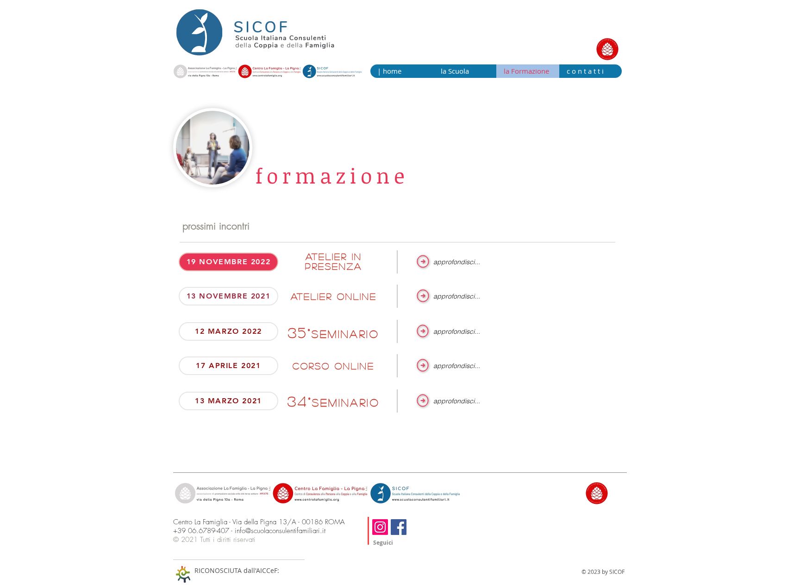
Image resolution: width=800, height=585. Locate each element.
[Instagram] (380, 527)
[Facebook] (398, 527)
